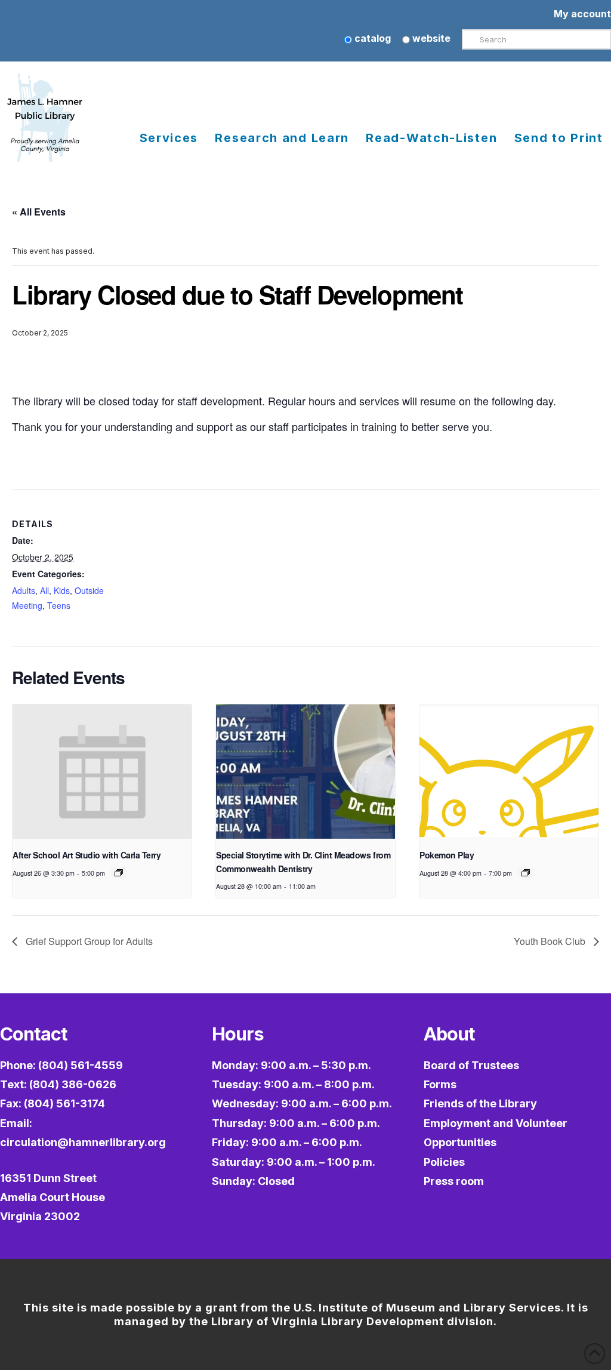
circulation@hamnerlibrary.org (83, 1142)
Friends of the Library (480, 1103)
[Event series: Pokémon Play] (525, 872)
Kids (62, 590)
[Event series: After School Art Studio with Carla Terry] (119, 872)
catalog (371, 38)
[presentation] (102, 771)
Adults (23, 590)
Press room (454, 1181)
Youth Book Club (551, 941)
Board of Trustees (471, 1065)
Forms (440, 1084)
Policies (444, 1162)
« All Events (39, 211)
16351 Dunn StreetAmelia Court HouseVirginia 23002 (52, 1197)
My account (582, 14)
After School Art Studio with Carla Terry (87, 855)
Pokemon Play (446, 855)
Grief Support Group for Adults (88, 941)
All (44, 590)
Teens (58, 605)
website (430, 38)
